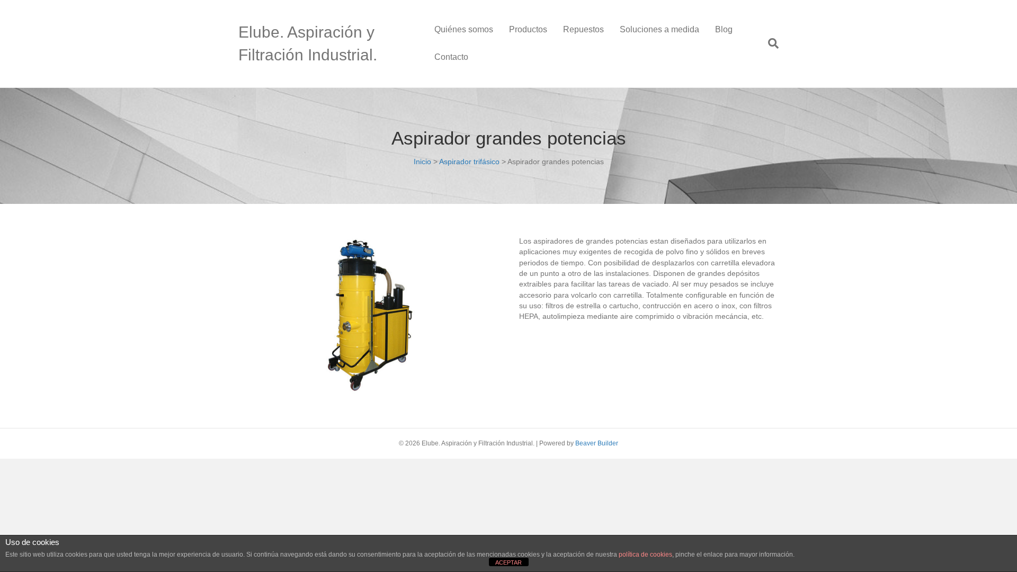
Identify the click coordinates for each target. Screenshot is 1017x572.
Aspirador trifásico (469, 161)
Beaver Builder (596, 443)
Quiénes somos (463, 29)
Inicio (422, 161)
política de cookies (645, 554)
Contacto (451, 56)
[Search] (769, 43)
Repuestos (583, 29)
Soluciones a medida (659, 29)
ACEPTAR (508, 562)
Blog (724, 29)
